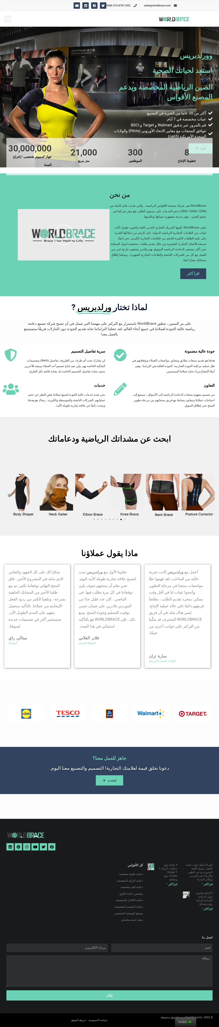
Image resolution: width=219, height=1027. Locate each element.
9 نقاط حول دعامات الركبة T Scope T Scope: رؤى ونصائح (168, 872)
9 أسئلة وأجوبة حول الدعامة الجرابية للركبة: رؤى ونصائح (204, 898)
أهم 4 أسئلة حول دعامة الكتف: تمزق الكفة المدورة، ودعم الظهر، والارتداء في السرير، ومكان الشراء (199, 872)
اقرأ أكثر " (207, 884)
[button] (7, 18)
